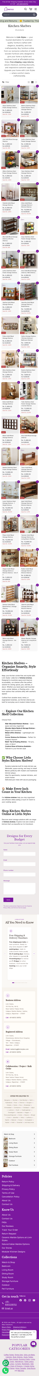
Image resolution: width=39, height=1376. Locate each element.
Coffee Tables (9, 1355)
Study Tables (28, 1357)
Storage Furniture (10, 1281)
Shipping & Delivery (11, 1185)
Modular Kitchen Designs (13, 1252)
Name (5, 850)
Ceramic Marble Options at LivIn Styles (17, 1238)
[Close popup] (34, 1332)
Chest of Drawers (16, 1366)
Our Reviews (7, 1226)
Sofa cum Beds (29, 1355)
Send (8, 900)
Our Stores (7, 1248)
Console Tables (9, 1368)
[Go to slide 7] (22, 982)
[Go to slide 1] (13, 982)
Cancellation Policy (10, 1197)
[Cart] (30, 9)
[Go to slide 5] (19, 982)
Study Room (7, 1277)
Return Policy (8, 1181)
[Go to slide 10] (26, 982)
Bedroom (6, 1266)
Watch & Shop (8, 1262)
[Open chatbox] (33, 1344)
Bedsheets (25, 1364)
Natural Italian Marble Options (16, 1244)
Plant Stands (13, 1359)
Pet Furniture (8, 1289)
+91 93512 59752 (13, 1017)
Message (6, 881)
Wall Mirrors (19, 1361)
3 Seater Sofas (28, 1366)
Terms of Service (18, 907)
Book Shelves (18, 1357)
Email (5, 860)
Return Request (9, 1234)
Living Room (7, 1270)
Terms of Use (8, 1193)
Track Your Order (10, 1230)
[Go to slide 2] (15, 982)
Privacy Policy (7, 907)
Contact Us (7, 1204)
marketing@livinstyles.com (17, 1049)
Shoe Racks (31, 1368)
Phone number (8, 870)
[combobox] (19, 14)
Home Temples (20, 1368)
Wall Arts (21, 1370)
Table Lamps (28, 1361)
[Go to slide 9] (25, 982)
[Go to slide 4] (18, 982)
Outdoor (6, 1285)
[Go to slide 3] (16, 982)
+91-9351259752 (22, 4)
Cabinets (9, 1357)
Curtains (18, 1364)
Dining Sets (19, 1355)
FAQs (4, 1222)
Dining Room (8, 1274)
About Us (6, 1200)
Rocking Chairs (24, 1359)
